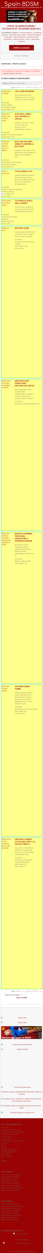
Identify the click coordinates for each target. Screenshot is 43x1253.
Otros (28, 39)
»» (41, 87)
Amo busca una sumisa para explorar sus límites (24, 383)
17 (37, 87)
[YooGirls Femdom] (21, 1049)
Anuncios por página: (12, 995)
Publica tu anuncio (22, 47)
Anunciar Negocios (26, 33)
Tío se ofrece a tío (23, 171)
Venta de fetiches (18, 39)
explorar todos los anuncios (13, 73)
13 (27, 87)
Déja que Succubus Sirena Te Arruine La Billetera (24, 144)
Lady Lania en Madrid (24, 91)
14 (30, 87)
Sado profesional (19, 37)
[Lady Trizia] (21, 1013)
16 (34, 87)
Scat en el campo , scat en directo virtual (23, 116)
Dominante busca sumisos (18, 35)
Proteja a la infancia (21, 1240)
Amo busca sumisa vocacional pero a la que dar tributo (25, 841)
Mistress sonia (22, 228)
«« (23, 87)
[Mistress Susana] (21, 1027)
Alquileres (15, 33)
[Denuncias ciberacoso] (21, 1243)
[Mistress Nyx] (21, 1018)
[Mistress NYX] (21, 1082)
